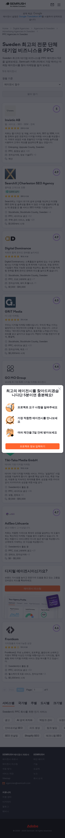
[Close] (59, 388)
